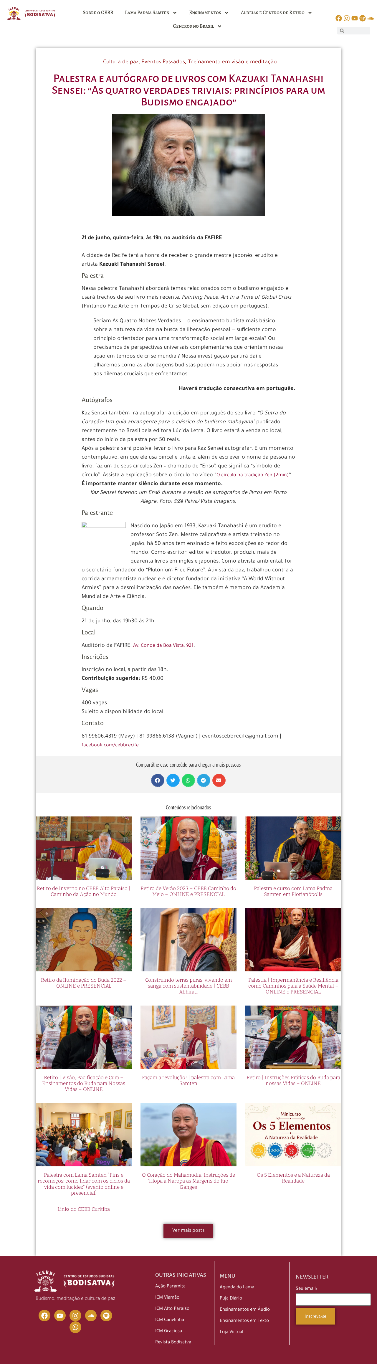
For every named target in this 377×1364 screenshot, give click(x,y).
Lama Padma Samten (147, 12)
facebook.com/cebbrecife (110, 745)
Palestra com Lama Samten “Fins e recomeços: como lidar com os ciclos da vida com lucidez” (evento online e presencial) (84, 1184)
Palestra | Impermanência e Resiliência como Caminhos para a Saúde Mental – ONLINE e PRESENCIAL (293, 986)
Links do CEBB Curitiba (83, 1209)
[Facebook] (44, 1316)
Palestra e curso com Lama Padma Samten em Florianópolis (293, 891)
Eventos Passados (163, 62)
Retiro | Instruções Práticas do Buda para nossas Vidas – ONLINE (293, 1080)
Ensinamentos (205, 12)
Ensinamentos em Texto (244, 1321)
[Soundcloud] (91, 1316)
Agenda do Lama (237, 1287)
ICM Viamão (167, 1297)
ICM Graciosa (168, 1331)
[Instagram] (75, 1316)
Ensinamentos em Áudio (245, 1309)
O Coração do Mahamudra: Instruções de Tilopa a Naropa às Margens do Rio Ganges (188, 1181)
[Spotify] (106, 1316)
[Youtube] (60, 1316)
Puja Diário (231, 1298)
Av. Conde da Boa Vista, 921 (163, 646)
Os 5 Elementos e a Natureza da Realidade (293, 1178)
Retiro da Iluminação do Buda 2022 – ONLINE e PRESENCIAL (83, 983)
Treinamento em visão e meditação (232, 62)
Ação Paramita (170, 1286)
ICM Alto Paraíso (172, 1309)
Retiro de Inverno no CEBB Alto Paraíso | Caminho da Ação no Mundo (83, 891)
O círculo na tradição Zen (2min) (252, 475)
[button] (157, 780)
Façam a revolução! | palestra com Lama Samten (188, 1080)
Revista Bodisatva (173, 1342)
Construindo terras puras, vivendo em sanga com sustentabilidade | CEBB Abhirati (188, 986)
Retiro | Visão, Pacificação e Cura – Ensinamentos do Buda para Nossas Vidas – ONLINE (83, 1083)
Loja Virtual (231, 1332)
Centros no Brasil (193, 26)
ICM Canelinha (169, 1320)
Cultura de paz (120, 62)
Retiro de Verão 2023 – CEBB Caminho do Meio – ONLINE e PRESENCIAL (188, 891)
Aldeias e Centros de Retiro (273, 12)
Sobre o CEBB (98, 12)
